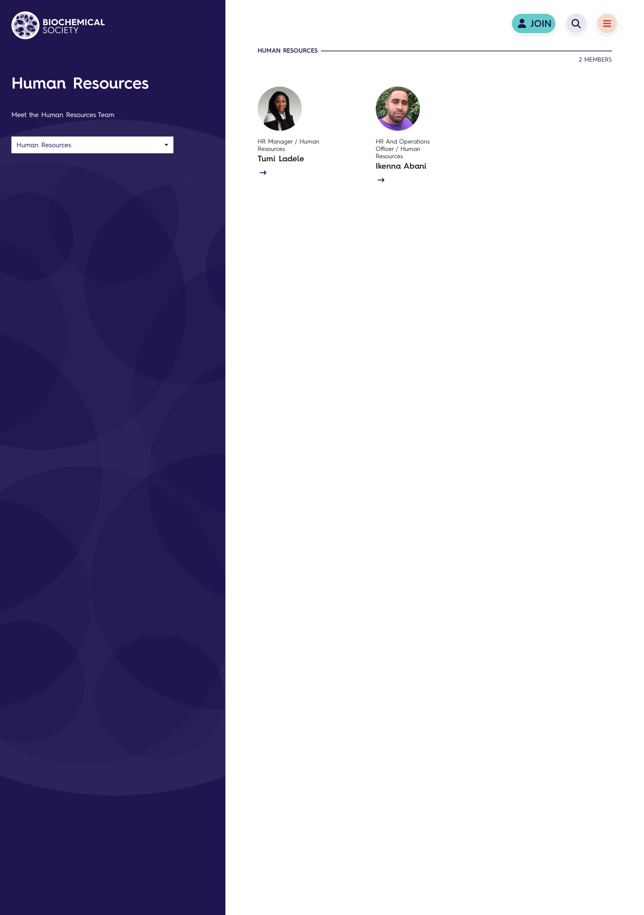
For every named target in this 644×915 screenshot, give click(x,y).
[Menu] (607, 23)
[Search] (576, 23)
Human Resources (43, 145)
